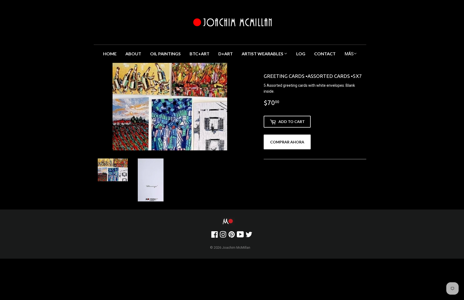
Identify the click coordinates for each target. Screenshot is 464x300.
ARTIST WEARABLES (263, 53)
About (133, 53)
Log (300, 53)
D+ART (225, 53)
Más (349, 53)
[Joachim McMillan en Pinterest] (231, 236)
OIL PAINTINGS (165, 53)
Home (110, 53)
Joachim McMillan (236, 247)
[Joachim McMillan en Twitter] (249, 236)
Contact (325, 53)
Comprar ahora (287, 142)
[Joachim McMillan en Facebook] (214, 236)
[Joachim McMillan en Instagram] (223, 236)
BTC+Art (199, 53)
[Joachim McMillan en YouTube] (240, 236)
